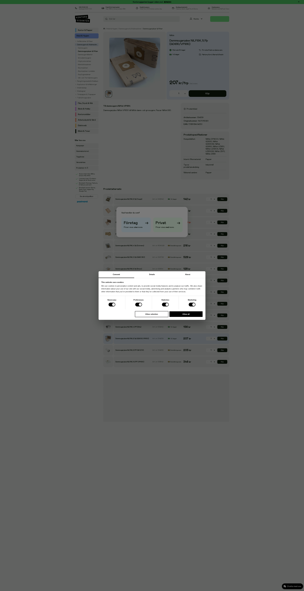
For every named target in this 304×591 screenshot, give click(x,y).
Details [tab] (152, 274)
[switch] (138, 304)
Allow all (186, 314)
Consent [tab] (116, 274)
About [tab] (187, 274)
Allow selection (151, 314)
